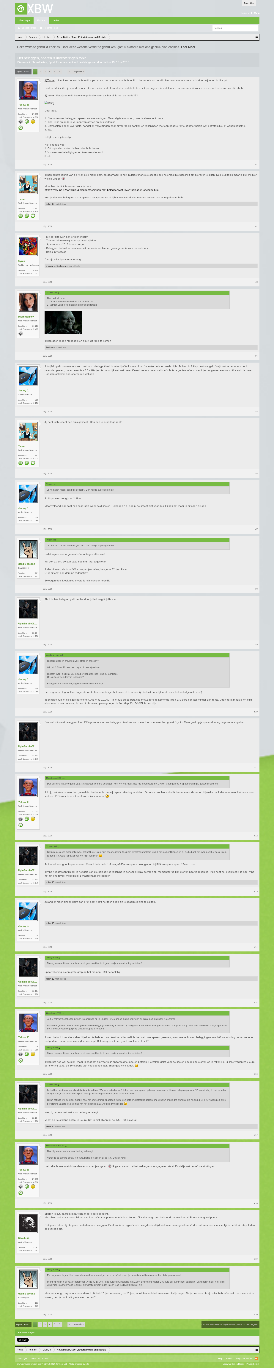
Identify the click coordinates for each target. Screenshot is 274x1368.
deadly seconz (26, 563)
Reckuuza (61, 266)
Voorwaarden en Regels (234, 1364)
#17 (256, 1135)
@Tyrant (50, 80)
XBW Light (22, 1358)
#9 (256, 644)
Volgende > (79, 71)
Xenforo (44, 1358)
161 (36, 573)
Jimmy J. (23, 390)
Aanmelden (249, 3)
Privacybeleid (252, 1364)
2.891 (35, 1247)
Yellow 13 (109, 62)
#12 (256, 836)
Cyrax (21, 261)
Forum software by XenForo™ (41, 1364)
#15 (256, 1003)
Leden (56, 20)
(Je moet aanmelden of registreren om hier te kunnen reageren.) (230, 1324)
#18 (256, 1203)
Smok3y (49, 266)
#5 (256, 411)
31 (69, 71)
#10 (256, 712)
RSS (256, 1358)
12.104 (35, 633)
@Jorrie (49, 95)
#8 (256, 589)
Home (229, 1358)
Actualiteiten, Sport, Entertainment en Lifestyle (60, 62)
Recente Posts (51, 28)
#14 (256, 947)
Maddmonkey (26, 316)
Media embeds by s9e (79, 1364)
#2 (256, 226)
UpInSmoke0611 (27, 623)
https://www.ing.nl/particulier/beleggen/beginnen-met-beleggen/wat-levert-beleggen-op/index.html (102, 189)
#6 (256, 473)
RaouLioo (23, 1238)
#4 (256, 356)
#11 (256, 767)
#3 (256, 282)
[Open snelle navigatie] (256, 37)
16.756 (35, 326)
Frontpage (24, 20)
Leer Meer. (188, 47)
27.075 (35, 114)
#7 (256, 529)
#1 (256, 164)
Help (220, 1358)
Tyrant (21, 199)
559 (36, 400)
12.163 (35, 208)
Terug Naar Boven (243, 1358)
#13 (256, 891)
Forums (41, 20)
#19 (256, 1259)
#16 (256, 1074)
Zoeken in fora (29, 28)
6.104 (35, 270)
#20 (256, 1314)
